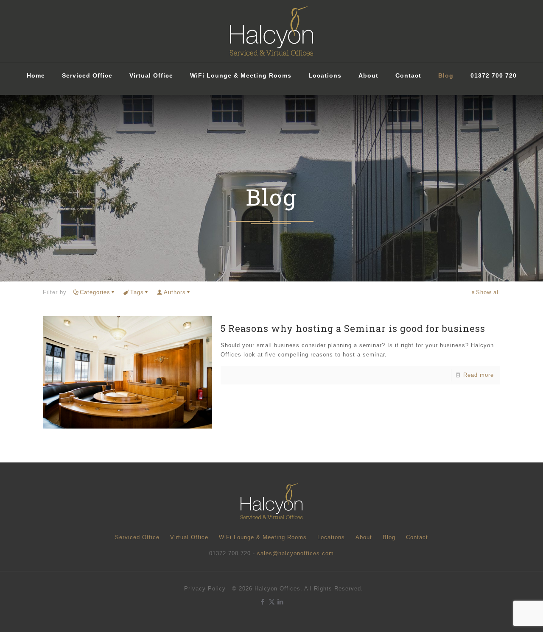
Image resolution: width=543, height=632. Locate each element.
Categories (95, 292)
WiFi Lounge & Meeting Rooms (263, 537)
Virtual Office (189, 537)
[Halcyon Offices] (271, 31)
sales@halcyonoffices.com (295, 553)
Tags (137, 292)
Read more (478, 375)
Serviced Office (137, 537)
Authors (175, 292)
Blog (389, 537)
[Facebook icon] (263, 601)
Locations (331, 537)
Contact (417, 537)
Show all (488, 292)
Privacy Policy (205, 588)
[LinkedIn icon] (280, 601)
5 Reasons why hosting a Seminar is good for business (353, 328)
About (363, 537)
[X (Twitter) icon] (272, 601)
